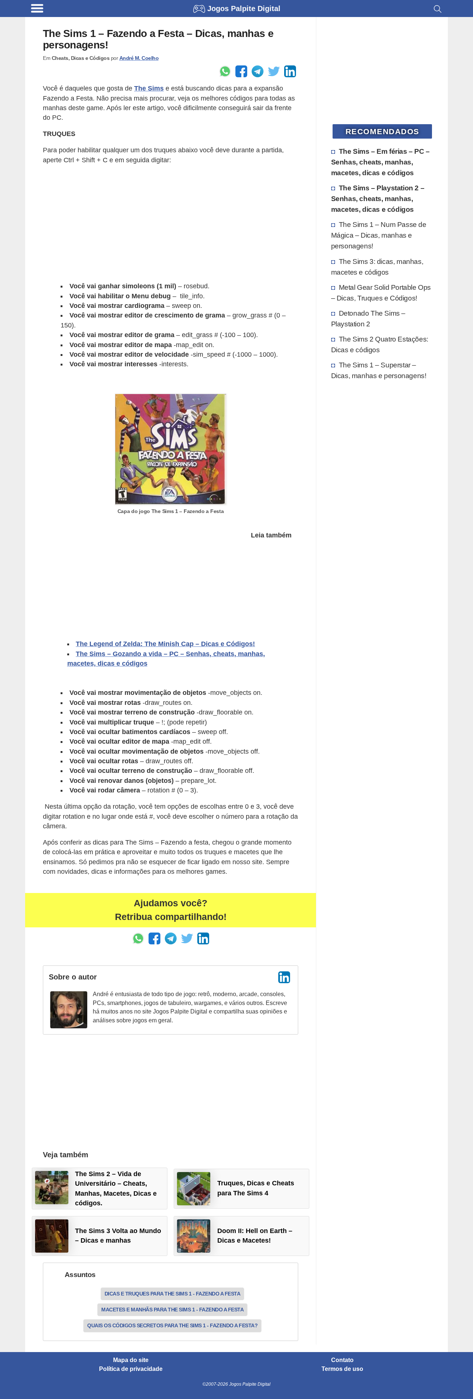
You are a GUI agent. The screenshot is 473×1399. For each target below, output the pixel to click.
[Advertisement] (170, 223)
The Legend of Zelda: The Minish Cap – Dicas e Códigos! (165, 644)
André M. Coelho (139, 58)
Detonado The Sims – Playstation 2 (368, 318)
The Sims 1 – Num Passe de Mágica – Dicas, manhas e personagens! (378, 235)
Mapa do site (131, 1360)
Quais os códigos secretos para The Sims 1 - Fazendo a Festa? (172, 1325)
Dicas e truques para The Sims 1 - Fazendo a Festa (173, 1294)
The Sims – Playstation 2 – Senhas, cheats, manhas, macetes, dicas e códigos (378, 198)
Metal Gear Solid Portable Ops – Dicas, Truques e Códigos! (381, 292)
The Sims (149, 88)
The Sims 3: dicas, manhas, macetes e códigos (377, 266)
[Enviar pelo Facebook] (241, 71)
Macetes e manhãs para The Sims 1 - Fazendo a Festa (172, 1310)
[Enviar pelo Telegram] (257, 71)
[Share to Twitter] (274, 71)
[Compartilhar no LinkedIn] (290, 71)
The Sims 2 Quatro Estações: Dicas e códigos (379, 344)
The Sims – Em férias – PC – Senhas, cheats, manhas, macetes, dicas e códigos (380, 162)
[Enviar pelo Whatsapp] (225, 71)
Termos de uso (342, 1369)
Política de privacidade (131, 1369)
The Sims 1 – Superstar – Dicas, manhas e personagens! (378, 370)
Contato (342, 1360)
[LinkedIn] (284, 977)
